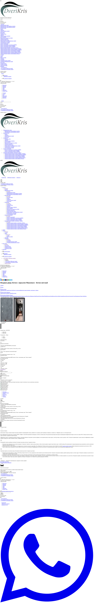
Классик (64, 296)
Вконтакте (4, 85)
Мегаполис (48, 296)
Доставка (4, 396)
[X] (5, 280)
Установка (9, 240)
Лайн (59, 296)
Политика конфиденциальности (8, 491)
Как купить (7, 245)
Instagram (4, 86)
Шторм (4, 296)
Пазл (27, 296)
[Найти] (1, 20)
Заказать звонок (8, 263)
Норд (86, 296)
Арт (6, 296)
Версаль (53, 296)
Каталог (6, 189)
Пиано (37, 296)
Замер (8, 235)
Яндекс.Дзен (5, 91)
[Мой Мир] (4, 280)
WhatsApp (4, 90)
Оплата (4, 395)
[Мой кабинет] (0, 178)
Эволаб (12, 296)
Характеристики (6, 392)
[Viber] (7, 280)
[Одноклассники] (2, 280)
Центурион (14, 293)
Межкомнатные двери (11, 192)
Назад (7, 188)
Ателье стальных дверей (7, 293)
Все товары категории (4, 461)
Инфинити (32, 296)
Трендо (56, 296)
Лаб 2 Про (21, 296)
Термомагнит (77, 296)
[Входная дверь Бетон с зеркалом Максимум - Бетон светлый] (12, 321)
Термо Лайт (82, 296)
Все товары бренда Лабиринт (5, 462)
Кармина (17, 296)
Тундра (74, 296)
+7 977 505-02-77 (4, 67)
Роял (51, 296)
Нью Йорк (44, 296)
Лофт (35, 296)
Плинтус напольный (17, 290)
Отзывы (4, 393)
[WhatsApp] (8, 280)
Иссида (1, 296)
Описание (4, 391)
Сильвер (61, 296)
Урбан (15, 296)
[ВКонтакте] (1, 280)
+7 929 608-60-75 (6, 69)
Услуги (6, 232)
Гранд (29, 296)
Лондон (67, 296)
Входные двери (10, 197)
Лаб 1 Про (9, 296)
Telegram (4, 87)
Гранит (1, 293)
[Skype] (10, 280)
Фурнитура (9, 204)
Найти (2, 493)
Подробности (2, 369)
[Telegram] (11, 280)
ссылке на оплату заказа (67, 446)
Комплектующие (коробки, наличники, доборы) (16, 222)
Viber (4, 88)
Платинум (41, 296)
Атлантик (71, 296)
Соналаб (24, 296)
